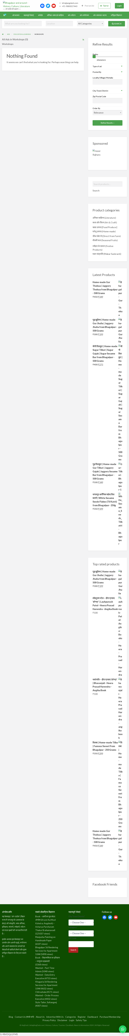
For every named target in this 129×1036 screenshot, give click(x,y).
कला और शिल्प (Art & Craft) (105, 222)
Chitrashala (40, 992)
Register (82, 1017)
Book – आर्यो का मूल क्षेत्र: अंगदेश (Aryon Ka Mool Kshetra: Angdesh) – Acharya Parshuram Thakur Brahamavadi (45, 923)
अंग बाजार (15, 15)
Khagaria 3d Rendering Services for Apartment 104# (46, 985)
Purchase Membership (110, 1017)
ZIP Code (72, 938)
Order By (96, 108)
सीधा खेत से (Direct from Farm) (107, 236)
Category (73, 927)
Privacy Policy (49, 1020)
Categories (70, 1017)
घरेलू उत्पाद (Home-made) (104, 231)
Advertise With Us (55, 1017)
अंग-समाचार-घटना (100, 15)
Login (119, 6)
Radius (95, 54)
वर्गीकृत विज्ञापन (116, 15)
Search (117, 23)
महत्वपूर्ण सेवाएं (29, 15)
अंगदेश (40, 15)
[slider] (94, 56)
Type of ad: (97, 66)
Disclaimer (62, 1020)
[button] (122, 1029)
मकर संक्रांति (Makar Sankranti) (107, 253)
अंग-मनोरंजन (84, 15)
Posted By (97, 72)
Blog (11, 1017)
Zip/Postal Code (99, 96)
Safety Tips (81, 1020)
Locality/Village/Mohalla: (103, 78)
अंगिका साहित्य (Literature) (104, 217)
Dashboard (92, 1017)
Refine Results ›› (107, 123)
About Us (40, 1017)
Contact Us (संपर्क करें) (24, 1017)
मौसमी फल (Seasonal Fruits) (105, 240)
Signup (106, 5)
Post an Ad (89, 6)
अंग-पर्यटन (71, 15)
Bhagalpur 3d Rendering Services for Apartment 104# (46, 951)
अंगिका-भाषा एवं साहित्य (55, 15)
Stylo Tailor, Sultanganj (46, 1002)
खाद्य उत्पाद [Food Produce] (105, 227)
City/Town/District (100, 91)
